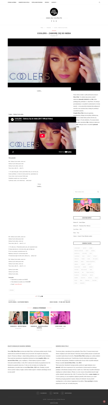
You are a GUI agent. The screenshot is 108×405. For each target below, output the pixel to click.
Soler (75, 280)
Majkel (84, 266)
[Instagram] (56, 21)
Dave (83, 256)
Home (42, 27)
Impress (76, 261)
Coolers (12, 290)
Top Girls (94, 280)
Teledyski (49, 27)
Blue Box (84, 253)
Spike (81, 280)
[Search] (99, 2)
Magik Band (77, 266)
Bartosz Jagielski (78, 250)
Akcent (84, 248)
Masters (76, 269)
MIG (83, 272)
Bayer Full (77, 253)
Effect (89, 256)
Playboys (76, 275)
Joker (82, 261)
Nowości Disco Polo (24, 2)
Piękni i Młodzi (90, 272)
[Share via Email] (42, 296)
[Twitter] (53, 21)
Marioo (91, 266)
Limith (89, 264)
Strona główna (12, 2)
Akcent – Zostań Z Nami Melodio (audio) (82, 236)
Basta (87, 250)
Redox (91, 275)
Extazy (95, 256)
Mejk (91, 269)
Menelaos (76, 272)
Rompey (76, 277)
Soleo (96, 277)
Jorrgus (76, 264)
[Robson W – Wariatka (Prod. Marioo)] (39, 317)
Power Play (84, 275)
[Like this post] (37, 296)
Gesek (88, 258)
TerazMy (87, 280)
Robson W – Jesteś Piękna (18, 326)
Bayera (93, 250)
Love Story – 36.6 (60, 326)
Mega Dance (84, 269)
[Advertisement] (39, 102)
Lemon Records (18, 284)
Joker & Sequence (90, 261)
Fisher (83, 258)
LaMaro (83, 264)
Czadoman (76, 256)
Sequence (83, 277)
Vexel (75, 283)
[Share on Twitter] (40, 296)
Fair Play (76, 258)
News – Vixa (76, 232)
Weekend (82, 283)
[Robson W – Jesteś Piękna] (18, 317)
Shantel (90, 277)
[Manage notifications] (104, 401)
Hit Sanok (95, 258)
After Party (77, 248)
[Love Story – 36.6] (60, 317)
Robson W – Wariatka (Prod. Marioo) (81, 225)
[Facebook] (51, 21)
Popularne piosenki (37, 2)
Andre (90, 248)
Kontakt (54, 2)
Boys (91, 253)
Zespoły (47, 2)
